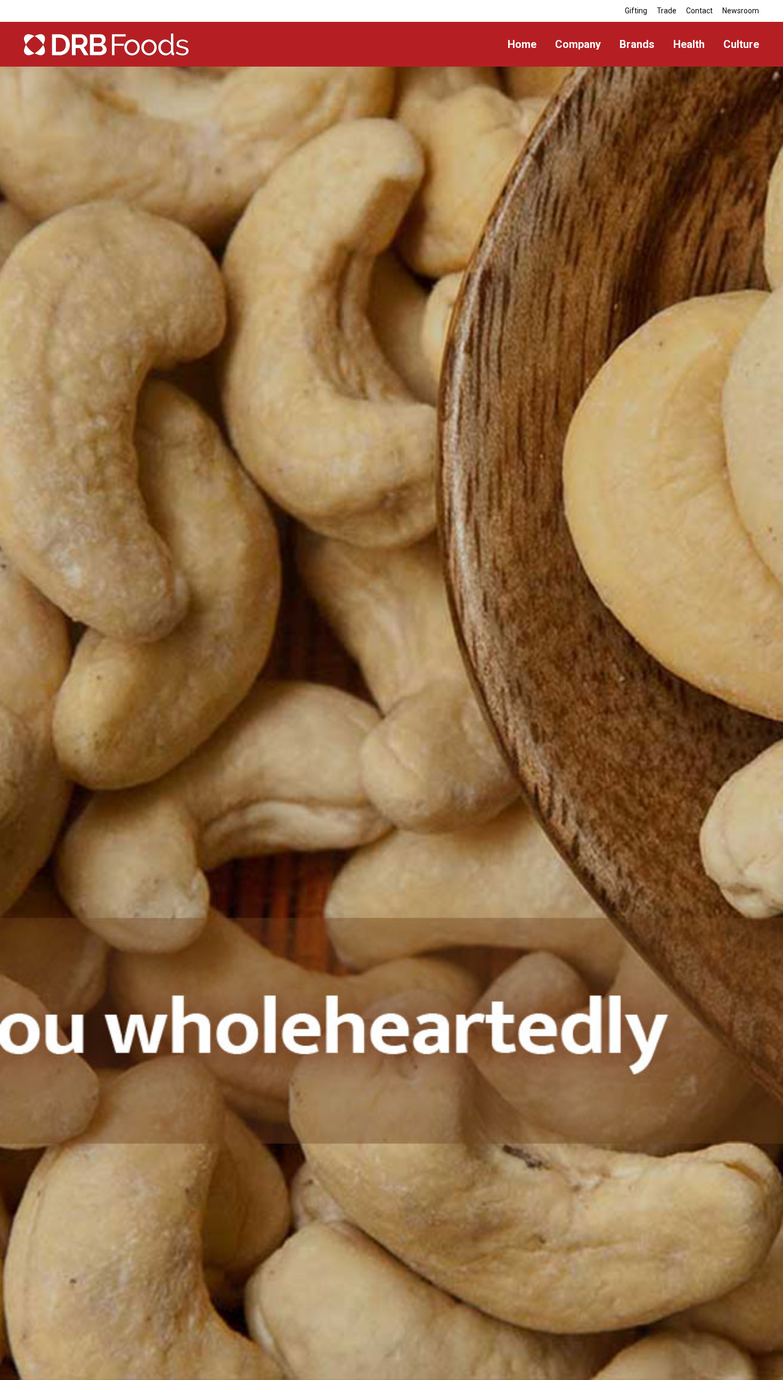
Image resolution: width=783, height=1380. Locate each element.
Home (522, 44)
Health (689, 44)
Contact (699, 10)
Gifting (636, 10)
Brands (637, 44)
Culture (741, 44)
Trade (666, 10)
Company (578, 44)
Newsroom (740, 10)
